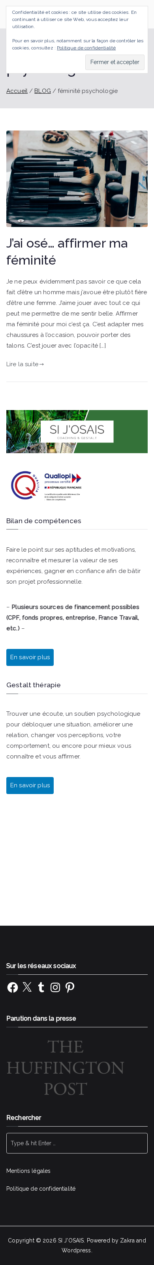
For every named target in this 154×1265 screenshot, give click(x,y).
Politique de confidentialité (40, 1189)
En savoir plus (30, 785)
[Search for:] (77, 1143)
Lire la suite (22, 364)
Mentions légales (28, 1171)
